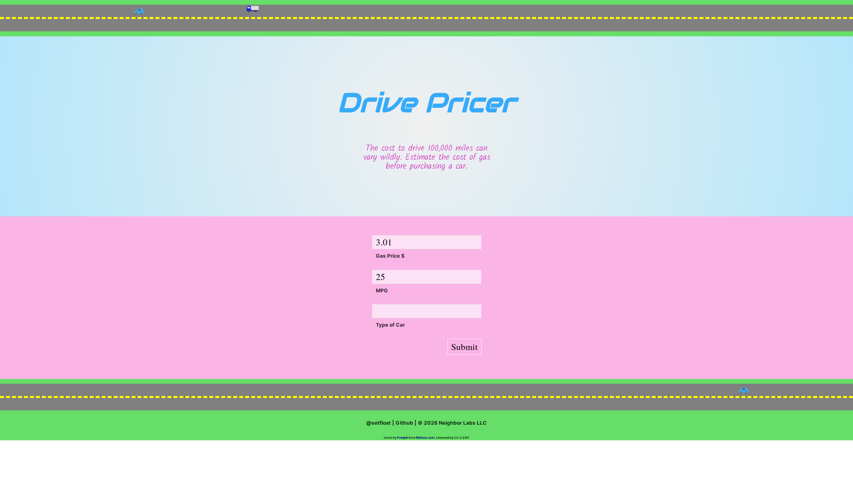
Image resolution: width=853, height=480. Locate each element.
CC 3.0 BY (461, 437)
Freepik (402, 437)
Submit (464, 347)
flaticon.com (425, 437)
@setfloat (378, 423)
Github (404, 423)
